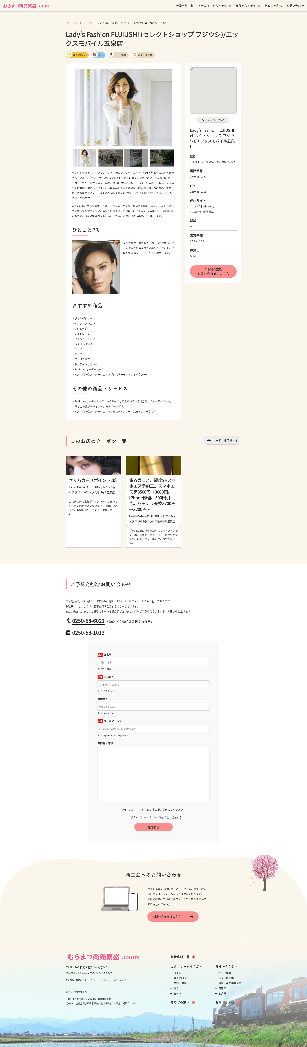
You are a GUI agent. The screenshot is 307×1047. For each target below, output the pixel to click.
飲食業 (222, 993)
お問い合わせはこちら (166, 916)
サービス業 (120, 55)
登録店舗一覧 (184, 5)
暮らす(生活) (80, 55)
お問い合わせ (295, 5)
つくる (177, 973)
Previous (69, 107)
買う (100, 55)
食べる (177, 993)
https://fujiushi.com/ (202, 206)
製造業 (222, 988)
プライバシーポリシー (134, 809)
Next (176, 107)
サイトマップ (119, 980)
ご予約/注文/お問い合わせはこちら (213, 271)
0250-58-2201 (79, 972)
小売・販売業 (145, 55)
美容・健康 (180, 983)
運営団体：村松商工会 (76, 980)
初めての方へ (273, 5)
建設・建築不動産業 (229, 983)
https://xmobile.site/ (202, 211)
